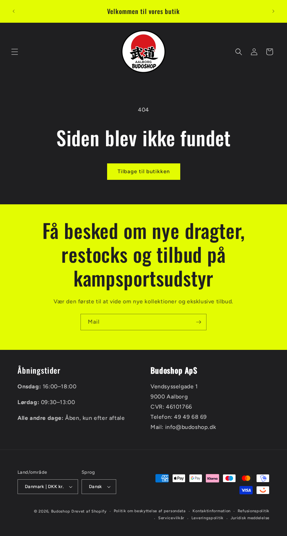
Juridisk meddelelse (250, 518)
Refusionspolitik (254, 511)
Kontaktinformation (211, 511)
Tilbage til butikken (144, 171)
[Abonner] (198, 322)
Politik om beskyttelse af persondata (150, 511)
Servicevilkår (171, 518)
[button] (14, 51)
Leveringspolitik (207, 518)
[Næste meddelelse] (273, 11)
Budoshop (60, 511)
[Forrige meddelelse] (13, 11)
